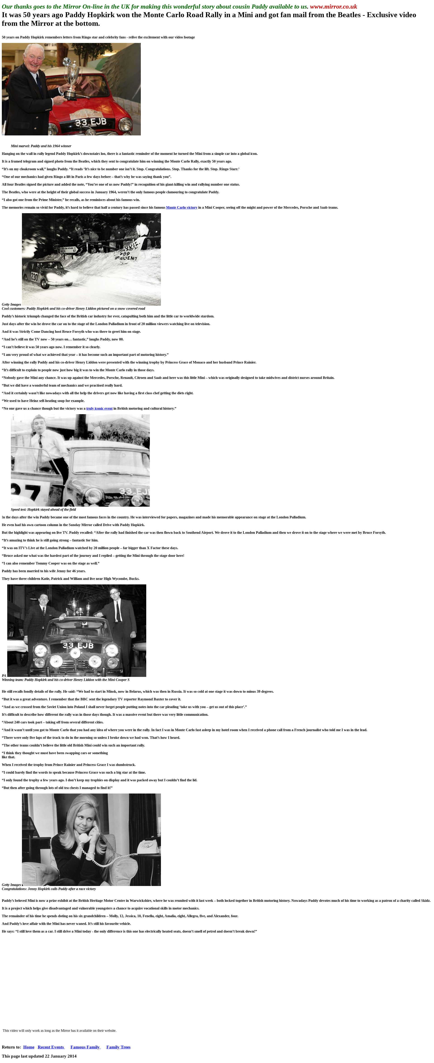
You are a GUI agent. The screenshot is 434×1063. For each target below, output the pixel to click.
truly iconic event (99, 408)
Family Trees (118, 1047)
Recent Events (51, 1047)
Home (28, 1047)
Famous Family (86, 1047)
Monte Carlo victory (181, 207)
